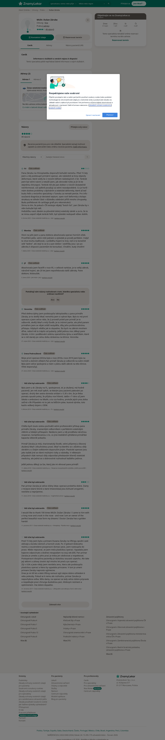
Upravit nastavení (93, 115)
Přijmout (110, 115)
